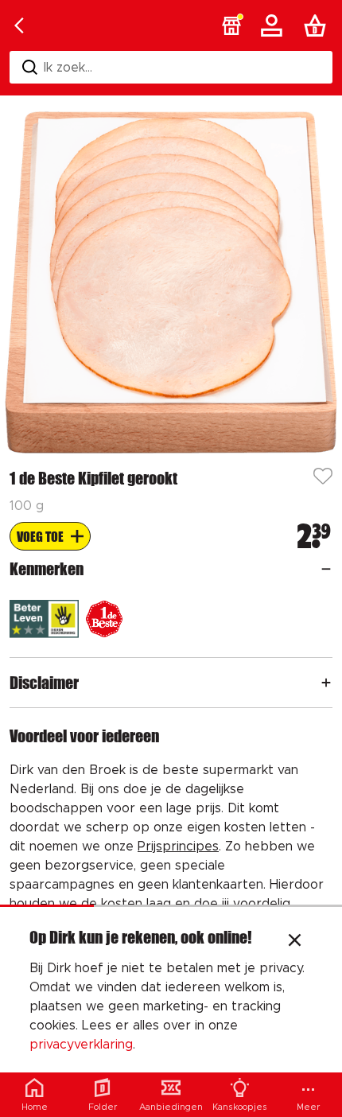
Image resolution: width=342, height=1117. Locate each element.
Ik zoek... (68, 67)
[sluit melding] (295, 942)
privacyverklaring (81, 1044)
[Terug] (19, 25)
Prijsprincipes (178, 846)
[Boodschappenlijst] (318, 25)
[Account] (274, 25)
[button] (231, 25)
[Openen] (326, 569)
